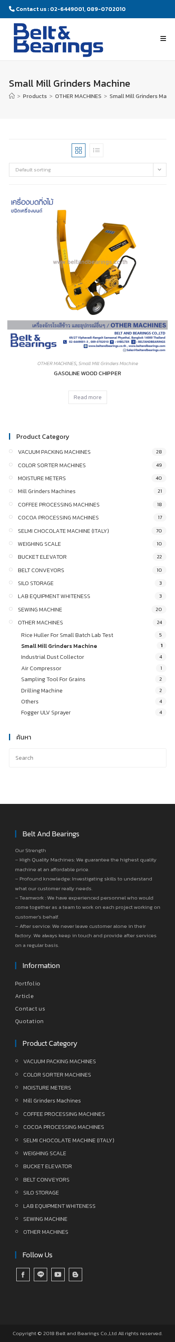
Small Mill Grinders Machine (108, 363)
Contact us (30, 1008)
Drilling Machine (42, 690)
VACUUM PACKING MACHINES (54, 452)
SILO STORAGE (36, 583)
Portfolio (28, 983)
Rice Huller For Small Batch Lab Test (67, 635)
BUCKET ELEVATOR (42, 557)
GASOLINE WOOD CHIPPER (87, 373)
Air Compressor (41, 668)
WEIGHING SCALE (39, 544)
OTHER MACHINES (57, 363)
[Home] (12, 96)
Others (30, 701)
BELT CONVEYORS (41, 570)
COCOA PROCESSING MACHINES (58, 517)
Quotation (29, 1021)
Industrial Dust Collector (52, 657)
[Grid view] (78, 150)
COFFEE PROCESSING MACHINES (59, 504)
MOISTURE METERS (42, 478)
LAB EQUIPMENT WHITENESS (54, 596)
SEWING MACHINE (40, 609)
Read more (88, 397)
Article (24, 996)
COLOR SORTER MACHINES (52, 465)
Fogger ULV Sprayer (46, 712)
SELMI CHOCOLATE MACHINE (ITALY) (63, 531)
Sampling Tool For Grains (53, 679)
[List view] (96, 150)
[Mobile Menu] (163, 38)
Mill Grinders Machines (47, 491)
